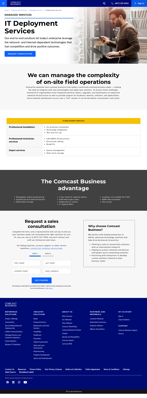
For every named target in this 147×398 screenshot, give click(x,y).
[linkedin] (13, 382)
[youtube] (25, 382)
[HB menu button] (3, 3)
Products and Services (19, 10)
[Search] (104, 3)
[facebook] (7, 382)
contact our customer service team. (46, 248)
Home (7, 10)
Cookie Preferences (75, 391)
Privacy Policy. (49, 288)
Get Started (41, 280)
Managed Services (36, 10)
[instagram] (19, 382)
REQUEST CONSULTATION (20, 54)
